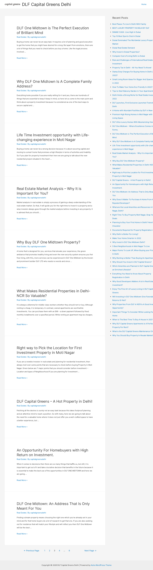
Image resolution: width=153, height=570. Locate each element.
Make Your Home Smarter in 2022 (126, 238)
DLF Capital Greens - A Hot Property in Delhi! (131, 180)
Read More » (22, 58)
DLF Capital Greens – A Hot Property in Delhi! (54, 401)
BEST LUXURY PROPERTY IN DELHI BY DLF (130, 28)
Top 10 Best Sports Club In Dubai (126, 36)
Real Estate (21, 37)
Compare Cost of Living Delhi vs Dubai (128, 56)
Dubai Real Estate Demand (123, 48)
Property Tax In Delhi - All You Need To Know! (131, 67)
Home (143, 4)
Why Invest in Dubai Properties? (126, 52)
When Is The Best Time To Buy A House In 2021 (132, 319)
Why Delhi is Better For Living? (125, 234)
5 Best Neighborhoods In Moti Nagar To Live (131, 246)
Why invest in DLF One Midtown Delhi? (128, 242)
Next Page (90, 550)
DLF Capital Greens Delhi (46, 4)
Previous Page (31, 550)
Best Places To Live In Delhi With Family (129, 24)
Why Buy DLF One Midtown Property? (48, 242)
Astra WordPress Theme (101, 565)
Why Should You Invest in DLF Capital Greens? (132, 262)
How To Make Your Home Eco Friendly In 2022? (132, 87)
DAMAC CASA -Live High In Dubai (126, 32)
